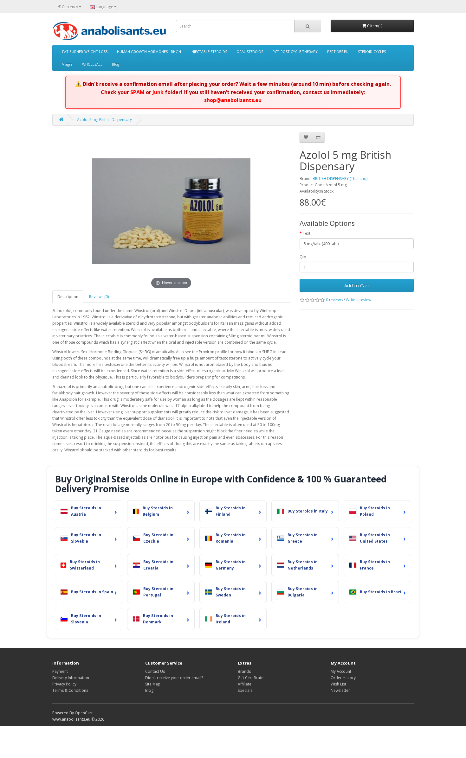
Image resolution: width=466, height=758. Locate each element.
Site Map (152, 684)
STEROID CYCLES (372, 51)
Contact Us (155, 671)
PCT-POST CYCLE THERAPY (295, 51)
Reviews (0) (99, 296)
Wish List (338, 684)
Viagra (67, 64)
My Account (341, 671)
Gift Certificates (251, 677)
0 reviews (334, 300)
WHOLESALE (92, 64)
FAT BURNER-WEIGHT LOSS (84, 51)
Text (306, 233)
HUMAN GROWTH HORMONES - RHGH (149, 51)
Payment (60, 671)
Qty (303, 256)
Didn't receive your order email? (174, 677)
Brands (244, 671)
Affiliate (244, 684)
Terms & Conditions (70, 690)
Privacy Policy (64, 684)
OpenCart (84, 713)
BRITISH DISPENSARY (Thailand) (340, 178)
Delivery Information (70, 677)
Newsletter (340, 690)
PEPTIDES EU (337, 51)
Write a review (358, 300)
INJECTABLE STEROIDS (209, 51)
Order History (343, 677)
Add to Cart (356, 285)
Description (67, 296)
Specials (245, 690)
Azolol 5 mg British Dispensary (104, 119)
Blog (115, 64)
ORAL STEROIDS (249, 51)
